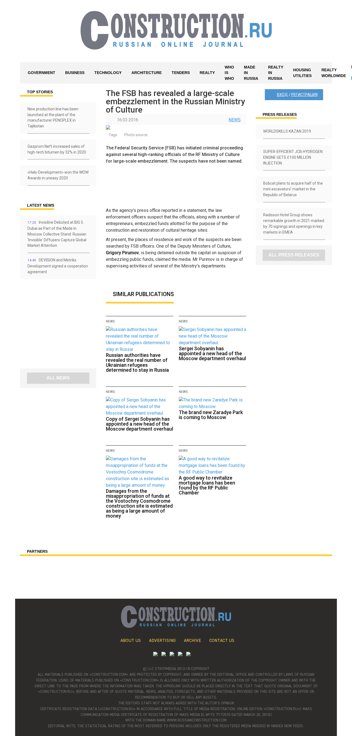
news (235, 119)
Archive (192, 641)
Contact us (221, 641)
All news (58, 378)
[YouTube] (163, 654)
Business (74, 72)
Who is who (229, 73)
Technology (108, 72)
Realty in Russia (275, 73)
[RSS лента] (180, 654)
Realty (207, 72)
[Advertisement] (53, 325)
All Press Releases (293, 255)
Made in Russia (251, 73)
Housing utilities (302, 73)
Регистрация (304, 94)
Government (41, 72)
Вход (282, 94)
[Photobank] (155, 654)
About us (130, 641)
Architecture (146, 72)
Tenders (181, 72)
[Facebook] (188, 654)
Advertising (162, 641)
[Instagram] (172, 654)
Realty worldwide (333, 73)
